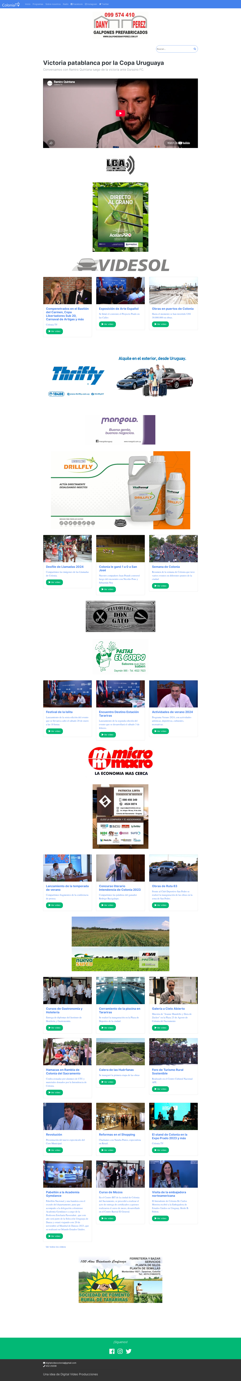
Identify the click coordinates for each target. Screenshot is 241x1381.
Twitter (105, 4)
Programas (38, 4)
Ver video (55, 331)
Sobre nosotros (53, 4)
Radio (65, 4)
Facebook (78, 4)
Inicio (27, 4)
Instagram (92, 4)
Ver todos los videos (56, 1247)
